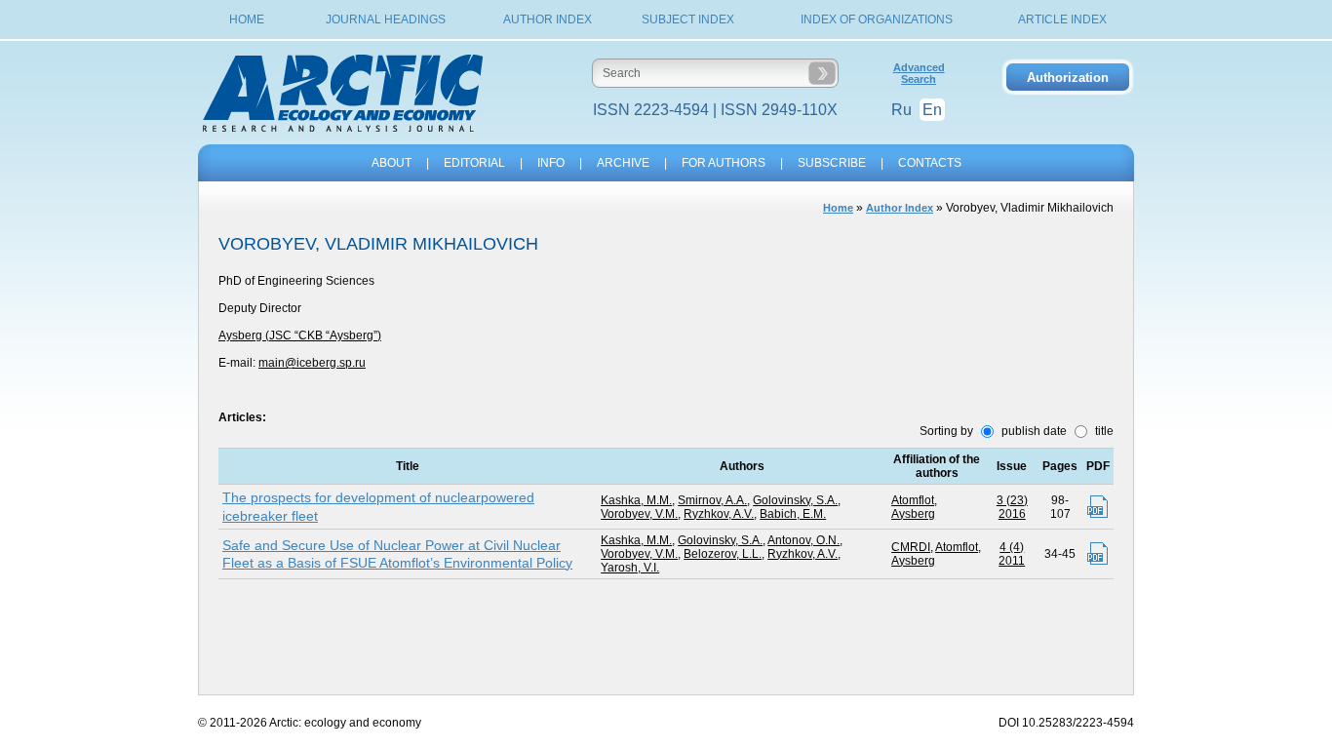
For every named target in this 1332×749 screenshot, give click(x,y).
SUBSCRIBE (832, 163)
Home (246, 19)
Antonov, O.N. (803, 540)
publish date (1033, 431)
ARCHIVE (623, 163)
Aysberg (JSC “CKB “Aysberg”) (299, 335)
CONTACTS (929, 163)
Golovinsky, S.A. (795, 500)
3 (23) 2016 (1012, 507)
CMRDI (910, 547)
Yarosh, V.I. (630, 567)
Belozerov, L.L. (723, 554)
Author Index (547, 19)
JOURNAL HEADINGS (386, 19)
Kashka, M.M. (636, 500)
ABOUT (391, 163)
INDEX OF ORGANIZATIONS (877, 19)
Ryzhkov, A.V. (719, 514)
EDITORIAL (474, 163)
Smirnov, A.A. (712, 500)
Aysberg (913, 514)
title (1103, 431)
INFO (551, 163)
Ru (901, 109)
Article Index (1062, 19)
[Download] (1097, 506)
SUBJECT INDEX (688, 19)
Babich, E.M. (793, 514)
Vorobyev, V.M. (639, 514)
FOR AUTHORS (723, 163)
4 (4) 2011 (1012, 554)
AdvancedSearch (919, 73)
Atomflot (912, 500)
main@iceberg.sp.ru (312, 363)
